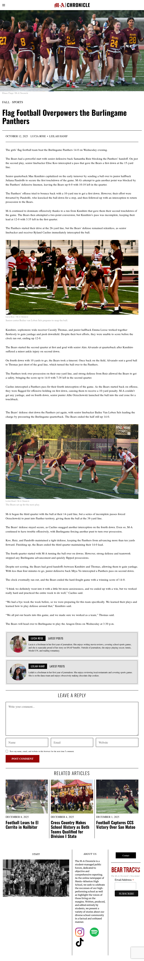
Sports (17, 102)
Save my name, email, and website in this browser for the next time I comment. (42, 751)
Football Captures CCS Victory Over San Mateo (115, 824)
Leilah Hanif (58, 136)
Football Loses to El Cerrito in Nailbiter (22, 824)
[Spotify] (94, 932)
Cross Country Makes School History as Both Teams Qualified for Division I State (70, 829)
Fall (6, 102)
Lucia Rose (38, 136)
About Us (90, 854)
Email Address (124, 880)
